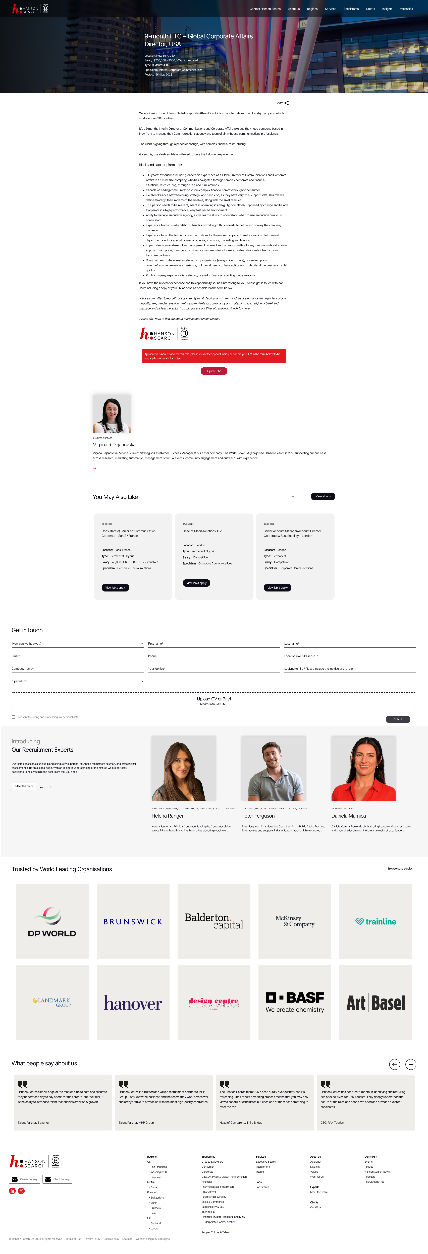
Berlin (154, 1202)
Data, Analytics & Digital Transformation (224, 1176)
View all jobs (323, 496)
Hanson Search (209, 318)
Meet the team (24, 786)
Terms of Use (73, 1238)
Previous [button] (293, 496)
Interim (260, 1171)
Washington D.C (160, 1172)
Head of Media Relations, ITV (121, 531)
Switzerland (157, 1197)
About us (294, 9)
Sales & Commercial (213, 1201)
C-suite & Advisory (212, 1161)
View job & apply (115, 583)
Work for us (317, 1176)
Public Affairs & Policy (214, 1196)
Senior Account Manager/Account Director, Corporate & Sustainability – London (212, 533)
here (246, 308)
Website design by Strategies (153, 1238)
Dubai (154, 1187)
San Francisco (159, 1166)
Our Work (315, 1207)
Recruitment (263, 1166)
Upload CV (214, 371)
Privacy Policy (92, 1238)
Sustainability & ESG (213, 1206)
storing (35, 717)
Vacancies (406, 9)
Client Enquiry (62, 1179)
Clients (370, 9)
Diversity (315, 1166)
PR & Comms (209, 1191)
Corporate (207, 1171)
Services (330, 9)
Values (314, 1171)
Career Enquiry (28, 1179)
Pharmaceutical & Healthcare (218, 1186)
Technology (208, 1211)
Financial (207, 1181)
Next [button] (302, 496)
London (155, 1228)
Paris (153, 1213)
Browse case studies (400, 868)
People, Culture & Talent (216, 1232)
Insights (387, 9)
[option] (133, 556)
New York (156, 1177)
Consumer (208, 1166)
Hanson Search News (377, 1171)
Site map (127, 1238)
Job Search (262, 1187)
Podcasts (370, 1176)
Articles (369, 1166)
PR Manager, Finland (278, 531)
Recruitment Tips (374, 1181)
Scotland (156, 1223)
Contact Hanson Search (265, 9)
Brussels (156, 1208)
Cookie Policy (111, 1238)
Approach (316, 1161)
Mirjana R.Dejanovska (114, 444)
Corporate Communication (220, 1222)
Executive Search (266, 1161)
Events (369, 1161)
